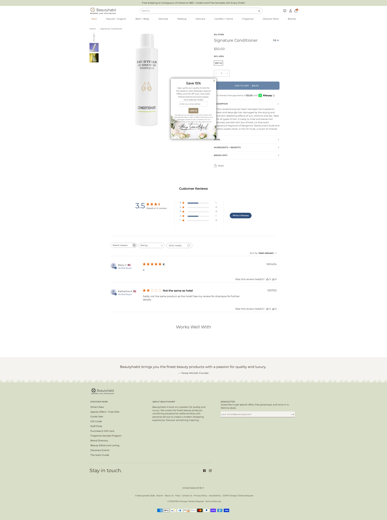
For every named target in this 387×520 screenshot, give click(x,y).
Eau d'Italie (219, 34)
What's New (97, 407)
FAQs (177, 495)
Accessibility (215, 495)
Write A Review (241, 215)
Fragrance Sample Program (106, 435)
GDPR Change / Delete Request (237, 495)
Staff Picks (96, 426)
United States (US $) (192, 488)
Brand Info (220, 155)
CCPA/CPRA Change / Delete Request (185, 501)
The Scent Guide (99, 455)
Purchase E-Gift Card (102, 431)
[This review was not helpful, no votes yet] (273, 279)
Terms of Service (213, 501)
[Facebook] (204, 470)
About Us (169, 495)
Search (159, 495)
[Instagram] (210, 470)
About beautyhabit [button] (163, 402)
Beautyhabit (143, 495)
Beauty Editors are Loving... (105, 445)
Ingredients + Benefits (227, 147)
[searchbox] (121, 245)
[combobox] (151, 245)
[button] (116, 19)
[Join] (290, 414)
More (217, 139)
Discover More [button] (99, 402)
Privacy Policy (200, 495)
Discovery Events (99, 450)
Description (221, 104)
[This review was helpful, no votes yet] (267, 279)
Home (92, 29)
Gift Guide (96, 421)
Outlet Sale (96, 416)
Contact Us (187, 495)
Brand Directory (99, 440)
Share (221, 166)
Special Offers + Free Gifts (104, 412)
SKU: (219, 56)
